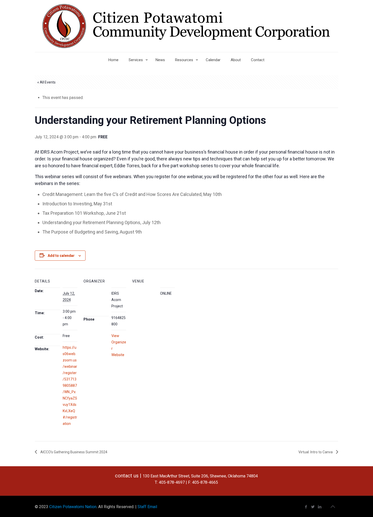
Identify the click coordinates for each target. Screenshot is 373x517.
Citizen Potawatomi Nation (72, 506)
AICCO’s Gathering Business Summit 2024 (73, 452)
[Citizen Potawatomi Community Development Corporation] (186, 26)
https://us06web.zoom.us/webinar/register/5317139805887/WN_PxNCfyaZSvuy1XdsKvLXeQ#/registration (70, 385)
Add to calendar (61, 256)
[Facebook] (306, 507)
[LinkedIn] (320, 507)
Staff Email (147, 506)
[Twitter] (313, 507)
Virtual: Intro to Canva (315, 452)
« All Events (46, 82)
